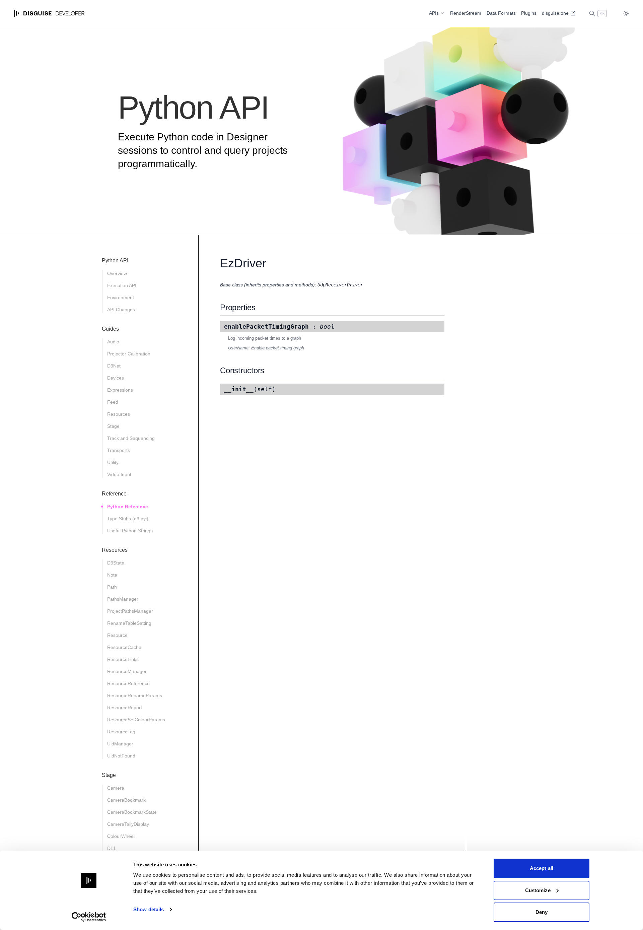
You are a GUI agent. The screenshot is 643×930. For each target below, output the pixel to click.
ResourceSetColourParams (136, 719)
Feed (112, 402)
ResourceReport (124, 707)
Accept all (541, 868)
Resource (117, 635)
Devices (115, 378)
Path (112, 587)
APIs (434, 13)
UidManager (120, 743)
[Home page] (49, 13)
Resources (118, 414)
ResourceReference (128, 683)
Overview (117, 273)
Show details (148, 909)
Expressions (120, 390)
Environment (120, 297)
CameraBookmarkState (132, 812)
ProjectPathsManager (130, 611)
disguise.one (556, 13)
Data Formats (501, 13)
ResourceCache (124, 647)
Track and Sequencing (131, 438)
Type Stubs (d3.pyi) (127, 518)
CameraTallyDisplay (128, 824)
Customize (538, 890)
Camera (115, 788)
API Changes (121, 309)
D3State (115, 563)
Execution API (121, 285)
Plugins (529, 13)
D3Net (114, 366)
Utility (113, 462)
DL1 (111, 848)
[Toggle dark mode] (626, 13)
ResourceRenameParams (134, 695)
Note (112, 575)
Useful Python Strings (130, 530)
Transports (118, 450)
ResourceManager (127, 671)
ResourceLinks (123, 659)
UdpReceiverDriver (340, 284)
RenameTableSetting (129, 623)
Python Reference (127, 506)
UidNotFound (121, 755)
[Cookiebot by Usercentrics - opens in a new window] (89, 917)
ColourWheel (121, 836)
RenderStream (465, 13)
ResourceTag (121, 731)
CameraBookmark (126, 800)
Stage (113, 426)
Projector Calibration (128, 353)
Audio (113, 341)
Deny (541, 912)
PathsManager (122, 599)
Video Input (119, 474)
